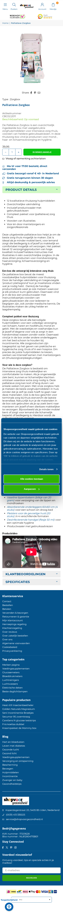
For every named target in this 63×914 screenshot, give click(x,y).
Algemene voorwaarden (16, 643)
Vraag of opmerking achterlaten (25, 158)
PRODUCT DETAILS (21, 190)
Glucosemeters (10, 672)
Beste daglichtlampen (15, 691)
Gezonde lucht (10, 749)
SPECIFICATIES (18, 582)
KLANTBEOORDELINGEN (26, 574)
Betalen (6, 609)
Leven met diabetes (13, 745)
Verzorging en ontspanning (17, 761)
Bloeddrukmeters (12, 676)
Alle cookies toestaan (31, 479)
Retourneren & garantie (15, 616)
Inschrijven (31, 878)
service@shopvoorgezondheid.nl (24, 819)
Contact (6, 601)
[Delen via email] (39, 92)
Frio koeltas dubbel (13, 724)
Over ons (7, 639)
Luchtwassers (10, 683)
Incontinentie (10, 776)
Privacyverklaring (12, 650)
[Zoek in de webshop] (14, 4)
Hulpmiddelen (10, 772)
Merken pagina (11, 664)
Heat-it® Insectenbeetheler (17, 705)
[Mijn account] (42, 4)
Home (5, 23)
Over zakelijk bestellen (15, 635)
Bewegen (7, 768)
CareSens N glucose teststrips (19, 720)
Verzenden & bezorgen (15, 612)
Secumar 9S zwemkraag (16, 716)
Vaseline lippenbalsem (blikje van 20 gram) (29, 499)
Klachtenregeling (12, 628)
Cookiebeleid (9, 647)
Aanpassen (30, 489)
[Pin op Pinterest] (35, 92)
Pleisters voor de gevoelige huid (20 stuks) (28, 515)
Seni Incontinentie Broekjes (17, 712)
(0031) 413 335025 (15, 814)
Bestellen (7, 605)
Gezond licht (9, 753)
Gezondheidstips (11, 783)
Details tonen (46, 469)
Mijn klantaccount (12, 620)
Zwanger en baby (12, 780)
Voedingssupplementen (16, 668)
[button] (53, 4)
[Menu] (5, 4)
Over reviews (9, 631)
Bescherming (10, 764)
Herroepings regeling (14, 624)
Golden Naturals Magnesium (18, 709)
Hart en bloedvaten (13, 741)
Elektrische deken (12, 687)
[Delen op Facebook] (31, 92)
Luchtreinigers (10, 680)
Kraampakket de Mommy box (19, 728)
